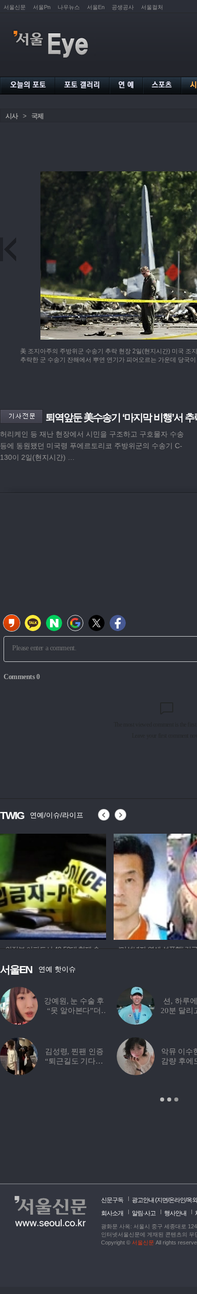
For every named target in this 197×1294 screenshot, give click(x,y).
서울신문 (15, 7)
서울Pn (42, 7)
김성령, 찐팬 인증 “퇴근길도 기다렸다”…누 (74, 1061)
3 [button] (176, 1099)
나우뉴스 (69, 7)
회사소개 (112, 1213)
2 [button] (169, 1099)
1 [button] (162, 1099)
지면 (162, 1200)
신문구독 (112, 1200)
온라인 (177, 1200)
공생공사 (123, 7)
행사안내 (175, 1213)
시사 (12, 116)
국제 (37, 116)
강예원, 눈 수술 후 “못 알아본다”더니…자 (74, 1010)
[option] (53, 885)
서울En (96, 7)
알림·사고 (144, 1213)
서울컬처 (152, 7)
